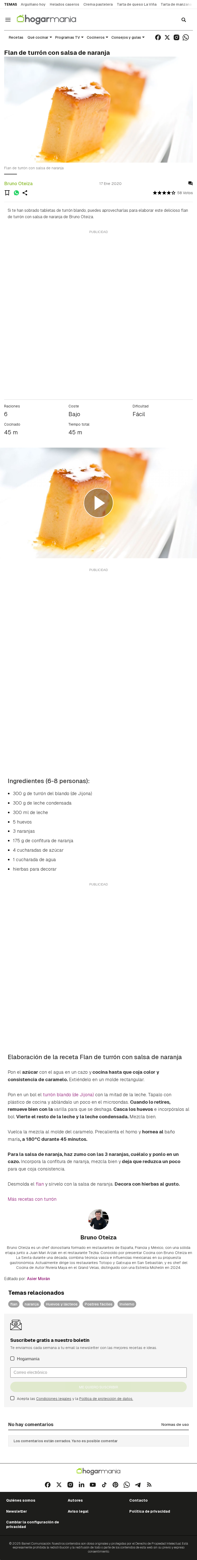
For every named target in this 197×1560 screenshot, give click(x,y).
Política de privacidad (149, 1511)
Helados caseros (64, 4)
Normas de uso (175, 1424)
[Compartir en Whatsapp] (16, 193)
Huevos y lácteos (61, 1304)
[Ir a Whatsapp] (186, 37)
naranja (32, 1304)
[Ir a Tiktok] (104, 1485)
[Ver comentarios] (190, 183)
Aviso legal (78, 1511)
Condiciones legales (53, 1398)
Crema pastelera (98, 4)
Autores (75, 1500)
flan (40, 1184)
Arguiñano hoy (33, 4)
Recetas (16, 37)
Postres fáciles (98, 1304)
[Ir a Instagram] (176, 37)
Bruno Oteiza (18, 183)
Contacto (138, 1500)
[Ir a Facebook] (158, 37)
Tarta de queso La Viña (136, 4)
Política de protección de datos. (106, 1398)
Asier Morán (38, 1278)
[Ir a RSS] (149, 1485)
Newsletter (16, 1511)
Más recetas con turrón (32, 1199)
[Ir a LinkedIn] (81, 1485)
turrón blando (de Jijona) (68, 1095)
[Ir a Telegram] (138, 1485)
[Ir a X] (167, 37)
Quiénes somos (20, 1500)
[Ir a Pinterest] (115, 1485)
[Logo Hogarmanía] (98, 1471)
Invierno (127, 1304)
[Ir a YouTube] (93, 1485)
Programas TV (67, 37)
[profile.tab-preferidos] (7, 193)
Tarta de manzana (176, 4)
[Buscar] (183, 20)
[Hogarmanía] (52, 19)
